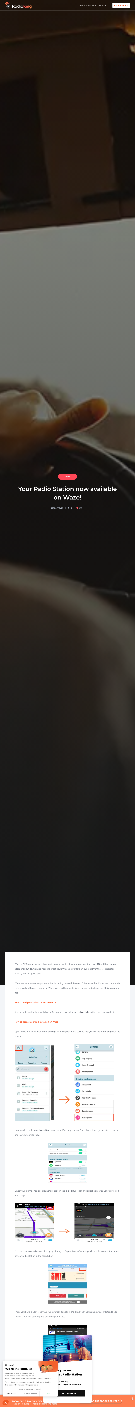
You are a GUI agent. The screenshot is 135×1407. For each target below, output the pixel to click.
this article (83, 1012)
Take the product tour (91, 5)
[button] (5, 1402)
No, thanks (11, 1394)
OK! (48, 1394)
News (67, 477)
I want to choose (30, 1394)
